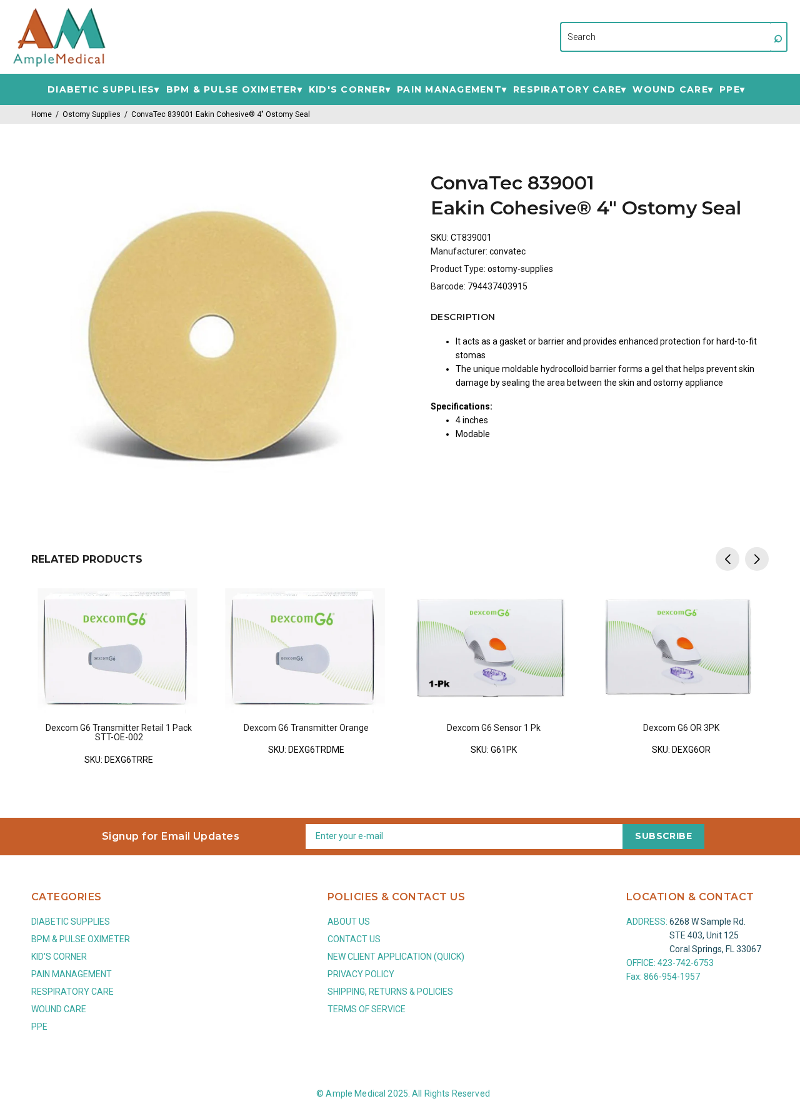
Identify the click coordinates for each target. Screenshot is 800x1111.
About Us (349, 922)
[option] (118, 668)
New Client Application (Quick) (396, 957)
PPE (729, 90)
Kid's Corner (347, 90)
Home (41, 114)
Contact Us (354, 939)
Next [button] (757, 559)
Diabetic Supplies (101, 90)
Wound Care (670, 90)
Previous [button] (727, 559)
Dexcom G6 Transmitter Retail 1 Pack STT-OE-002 (119, 732)
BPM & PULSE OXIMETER (232, 90)
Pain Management (449, 90)
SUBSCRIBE (663, 836)
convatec (507, 251)
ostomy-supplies (520, 269)
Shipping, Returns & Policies (390, 992)
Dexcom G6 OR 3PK (681, 728)
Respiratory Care (567, 90)
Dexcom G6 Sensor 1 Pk (494, 728)
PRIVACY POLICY (361, 974)
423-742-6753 (686, 963)
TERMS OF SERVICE (367, 1009)
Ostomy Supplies (91, 114)
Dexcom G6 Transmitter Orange (306, 728)
